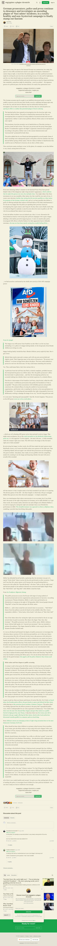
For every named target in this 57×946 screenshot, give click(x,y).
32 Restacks (20, 802)
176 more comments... (8, 868)
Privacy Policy (39, 916)
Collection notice (37, 936)
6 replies (10, 861)
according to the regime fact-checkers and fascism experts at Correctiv (32, 64)
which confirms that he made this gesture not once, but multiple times (27, 193)
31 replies (10, 845)
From (5, 340)
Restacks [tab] (12, 817)
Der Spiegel (10, 340)
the (8, 592)
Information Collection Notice (28, 916)
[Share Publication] (40, 2)
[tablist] (9, 817)
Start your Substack (25, 939)
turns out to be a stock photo (22, 399)
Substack (22, 943)
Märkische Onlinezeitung (44, 436)
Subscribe (45, 2)
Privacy (27, 936)
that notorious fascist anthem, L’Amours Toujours (27, 704)
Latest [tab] (8, 875)
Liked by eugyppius (11, 832)
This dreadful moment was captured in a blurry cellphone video (34, 507)
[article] (28, 884)
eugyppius (9, 21)
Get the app (35, 939)
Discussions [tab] (13, 875)
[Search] (36, 2)
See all (6, 915)
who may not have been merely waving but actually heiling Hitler (28, 223)
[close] (42, 889)
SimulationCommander (11, 830)
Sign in (52, 2)
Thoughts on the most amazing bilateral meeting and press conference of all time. (21, 885)
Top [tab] (5, 875)
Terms (31, 936)
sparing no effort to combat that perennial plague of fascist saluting (23, 109)
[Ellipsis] (53, 831)
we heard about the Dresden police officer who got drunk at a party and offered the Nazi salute (28, 701)
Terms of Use (35, 915)
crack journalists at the (31, 436)
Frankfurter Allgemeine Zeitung (17, 592)
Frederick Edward (10, 849)
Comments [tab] (6, 817)
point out (6, 439)
